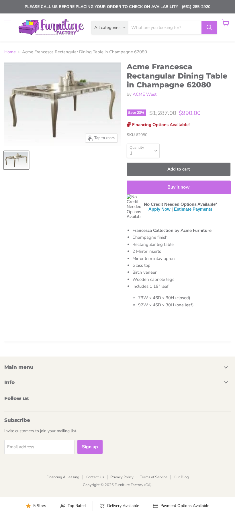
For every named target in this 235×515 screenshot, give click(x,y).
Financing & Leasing (62, 477)
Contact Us (95, 477)
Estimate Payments (193, 209)
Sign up (90, 447)
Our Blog (181, 477)
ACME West (144, 94)
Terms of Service (153, 477)
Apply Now (159, 209)
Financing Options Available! (160, 125)
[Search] (209, 27)
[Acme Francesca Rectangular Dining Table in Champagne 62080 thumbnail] (16, 160)
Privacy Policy (122, 477)
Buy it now (178, 187)
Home (10, 52)
